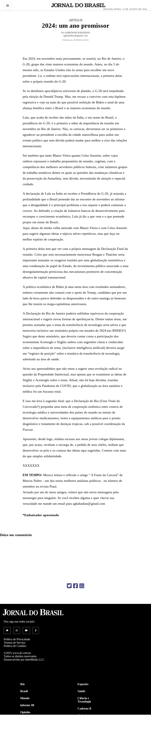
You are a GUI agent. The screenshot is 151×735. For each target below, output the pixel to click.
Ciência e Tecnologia (84, 700)
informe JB (27, 705)
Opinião (25, 712)
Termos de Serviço (14, 642)
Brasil (24, 691)
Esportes (83, 684)
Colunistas (84, 715)
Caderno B (84, 708)
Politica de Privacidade (17, 639)
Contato (25, 733)
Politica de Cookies (15, 645)
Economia (84, 722)
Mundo (24, 698)
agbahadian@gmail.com (75, 35)
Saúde (81, 691)
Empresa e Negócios (84, 731)
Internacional (28, 726)
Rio (22, 684)
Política (24, 719)
